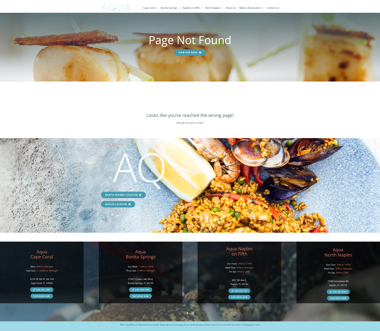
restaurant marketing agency (243, 324)
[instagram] (192, 313)
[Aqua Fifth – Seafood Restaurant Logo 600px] (116, 4)
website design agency (162, 324)
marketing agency (197, 324)
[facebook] (187, 313)
